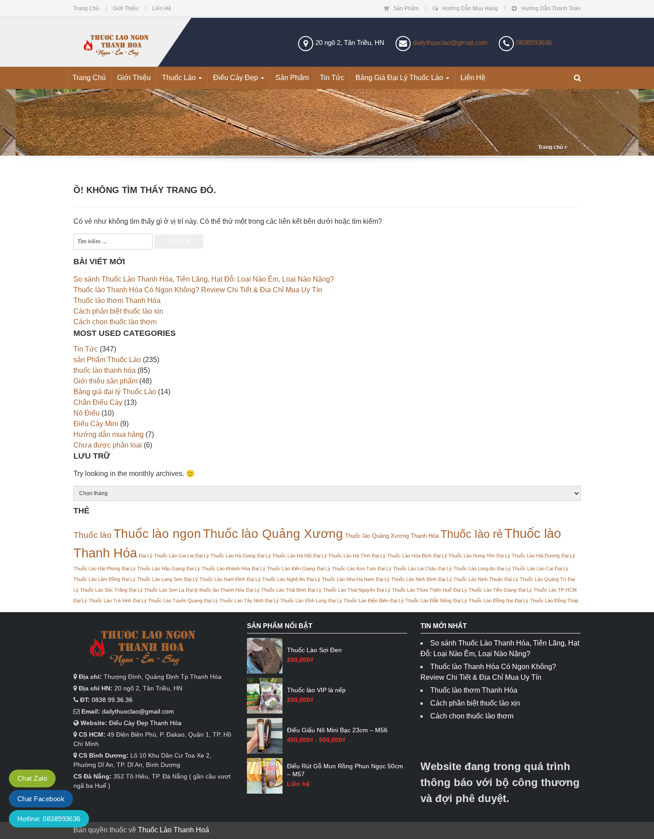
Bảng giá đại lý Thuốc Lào (114, 391)
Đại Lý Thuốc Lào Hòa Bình (402, 555)
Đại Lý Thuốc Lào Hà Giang (225, 555)
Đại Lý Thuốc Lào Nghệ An (276, 579)
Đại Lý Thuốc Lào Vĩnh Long (296, 600)
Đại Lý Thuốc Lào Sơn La (156, 590)
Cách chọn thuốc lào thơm (115, 322)
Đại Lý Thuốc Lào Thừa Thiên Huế (414, 590)
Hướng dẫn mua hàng (470, 8)
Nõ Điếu (86, 413)
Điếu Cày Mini (95, 424)
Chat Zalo (32, 778)
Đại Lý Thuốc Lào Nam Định (214, 579)
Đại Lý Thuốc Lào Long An (466, 568)
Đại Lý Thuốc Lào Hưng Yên (464, 555)
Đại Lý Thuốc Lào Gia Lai (166, 555)
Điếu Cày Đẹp (236, 77)
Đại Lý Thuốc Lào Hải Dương (528, 555)
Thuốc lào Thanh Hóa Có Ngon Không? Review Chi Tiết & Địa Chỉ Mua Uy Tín (197, 290)
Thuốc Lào (180, 77)
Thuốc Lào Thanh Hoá (173, 830)
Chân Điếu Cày (97, 402)
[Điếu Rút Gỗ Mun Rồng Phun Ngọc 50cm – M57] (265, 776)
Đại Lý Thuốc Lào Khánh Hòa (218, 568)
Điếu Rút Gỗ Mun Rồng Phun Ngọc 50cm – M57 (345, 770)
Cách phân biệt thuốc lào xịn (118, 311)
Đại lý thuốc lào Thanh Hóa (215, 590)
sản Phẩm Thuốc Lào (107, 359)
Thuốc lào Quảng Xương (273, 534)
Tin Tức (332, 77)
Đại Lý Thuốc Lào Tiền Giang (485, 590)
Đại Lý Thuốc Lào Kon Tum (346, 568)
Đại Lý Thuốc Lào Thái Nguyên (341, 590)
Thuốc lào (92, 535)
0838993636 (534, 42)
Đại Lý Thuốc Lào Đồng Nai (483, 600)
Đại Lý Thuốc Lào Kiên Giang (283, 568)
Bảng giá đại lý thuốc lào (400, 77)
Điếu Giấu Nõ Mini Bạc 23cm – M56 (337, 730)
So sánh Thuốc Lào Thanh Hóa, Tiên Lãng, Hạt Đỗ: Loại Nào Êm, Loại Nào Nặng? (203, 279)
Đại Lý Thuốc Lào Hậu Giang (153, 568)
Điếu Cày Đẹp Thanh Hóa (145, 722)
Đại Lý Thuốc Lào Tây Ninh (233, 600)
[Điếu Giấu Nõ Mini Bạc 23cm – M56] (265, 736)
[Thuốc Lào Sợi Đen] (265, 656)
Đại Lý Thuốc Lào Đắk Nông (421, 600)
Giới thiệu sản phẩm (105, 381)
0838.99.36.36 (112, 699)
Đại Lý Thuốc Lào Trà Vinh (102, 600)
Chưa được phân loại (107, 445)
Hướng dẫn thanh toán (551, 8)
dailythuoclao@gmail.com (450, 42)
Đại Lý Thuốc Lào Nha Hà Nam (340, 579)
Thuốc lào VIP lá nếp (316, 690)
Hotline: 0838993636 (49, 819)
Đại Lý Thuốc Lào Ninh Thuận (470, 579)
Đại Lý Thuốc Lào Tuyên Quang (167, 600)
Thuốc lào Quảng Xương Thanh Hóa (392, 535)
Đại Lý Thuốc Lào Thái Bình (276, 590)
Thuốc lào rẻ (471, 534)
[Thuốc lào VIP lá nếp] (265, 696)
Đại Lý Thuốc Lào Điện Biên (358, 600)
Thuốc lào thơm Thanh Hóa (117, 300)
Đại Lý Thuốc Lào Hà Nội (284, 555)
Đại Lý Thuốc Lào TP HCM (547, 590)
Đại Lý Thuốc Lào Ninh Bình (406, 579)
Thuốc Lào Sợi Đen (314, 649)
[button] (577, 78)
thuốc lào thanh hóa (104, 370)
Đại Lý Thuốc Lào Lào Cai (525, 568)
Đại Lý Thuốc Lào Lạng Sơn (152, 579)
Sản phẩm (406, 8)
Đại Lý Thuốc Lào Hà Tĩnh (341, 555)
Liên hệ (161, 8)
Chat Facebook (41, 799)
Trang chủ (86, 8)
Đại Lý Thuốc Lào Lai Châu (407, 568)
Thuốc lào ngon (157, 533)
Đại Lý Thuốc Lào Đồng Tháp (546, 600)
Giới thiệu (125, 8)
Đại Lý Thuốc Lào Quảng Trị (535, 579)
